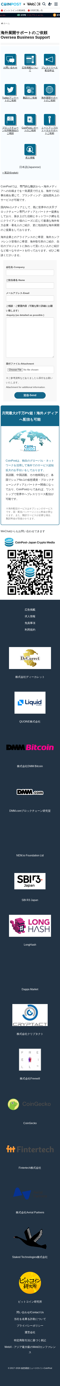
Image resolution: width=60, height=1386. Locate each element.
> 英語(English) (10, 173)
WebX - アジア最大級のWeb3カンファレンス (30, 1350)
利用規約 (30, 629)
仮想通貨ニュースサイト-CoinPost (36, 1368)
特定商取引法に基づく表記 (30, 1340)
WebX (53, 1385)
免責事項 (30, 623)
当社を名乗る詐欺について (30, 1319)
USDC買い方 (36, 10)
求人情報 (30, 616)
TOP (7, 1385)
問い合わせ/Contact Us (30, 1312)
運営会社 (30, 1332)
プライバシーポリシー (30, 1325)
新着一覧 (18, 1385)
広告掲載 (30, 609)
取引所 (41, 1385)
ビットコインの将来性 (14, 10)
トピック (30, 1385)
